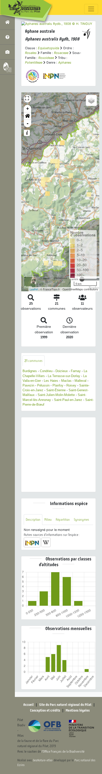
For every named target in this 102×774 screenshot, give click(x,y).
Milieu (48, 519)
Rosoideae (46, 58)
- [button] (27, 123)
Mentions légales (78, 710)
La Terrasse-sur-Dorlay (64, 376)
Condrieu (46, 371)
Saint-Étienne (56, 390)
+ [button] (27, 108)
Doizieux (61, 371)
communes (34, 361)
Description (33, 519)
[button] (27, 116)
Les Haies (51, 381)
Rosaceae (61, 53)
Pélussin (43, 385)
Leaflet (34, 289)
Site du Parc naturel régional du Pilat (65, 704)
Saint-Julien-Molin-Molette (56, 395)
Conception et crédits (45, 710)
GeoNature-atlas (42, 760)
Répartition (63, 519)
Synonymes (81, 519)
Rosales (31, 53)
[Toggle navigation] (91, 9)
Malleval (80, 381)
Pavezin (28, 385)
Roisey (71, 385)
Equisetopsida (48, 48)
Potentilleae (33, 62)
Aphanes (64, 62)
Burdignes (30, 371)
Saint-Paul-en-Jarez (68, 400)
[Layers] (91, 100)
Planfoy (57, 385)
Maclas (66, 381)
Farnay (76, 371)
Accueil (28, 704)
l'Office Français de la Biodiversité (63, 751)
